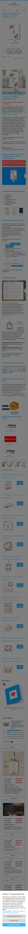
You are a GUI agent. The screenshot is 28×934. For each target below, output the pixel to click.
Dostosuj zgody (14, 920)
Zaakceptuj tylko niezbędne (14, 916)
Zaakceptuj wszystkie (14, 924)
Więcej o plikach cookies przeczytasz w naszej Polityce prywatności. (13, 911)
